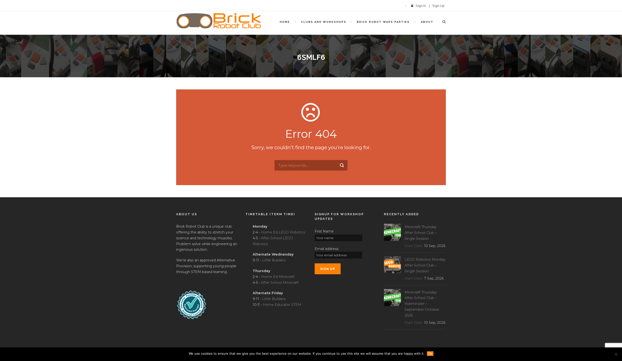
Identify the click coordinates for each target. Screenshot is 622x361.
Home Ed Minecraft (278, 277)
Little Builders (273, 260)
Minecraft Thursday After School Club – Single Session (421, 233)
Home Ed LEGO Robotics (283, 232)
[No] (615, 354)
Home (285, 22)
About (427, 22)
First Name (324, 231)
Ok (430, 353)
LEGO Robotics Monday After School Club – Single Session (425, 265)
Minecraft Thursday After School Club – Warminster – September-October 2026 (422, 304)
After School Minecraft (280, 282)
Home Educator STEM (282, 304)
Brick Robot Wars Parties (383, 22)
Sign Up (438, 6)
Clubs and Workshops (323, 22)
